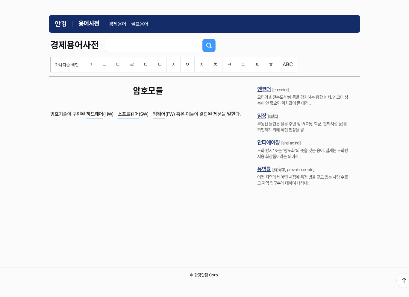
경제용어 (117, 24)
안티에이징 (268, 142)
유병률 (264, 169)
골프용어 (140, 24)
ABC (288, 64)
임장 (261, 116)
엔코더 (264, 89)
